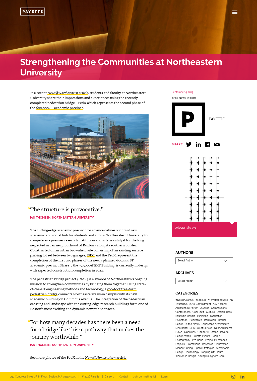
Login (164, 376)
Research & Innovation (215, 344)
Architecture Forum (186, 308)
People (216, 336)
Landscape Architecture (215, 324)
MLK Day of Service (200, 328)
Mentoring (181, 328)
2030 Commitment (200, 304)
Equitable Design (185, 316)
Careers (109, 376)
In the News (179, 98)
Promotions (193, 344)
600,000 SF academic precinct (59, 107)
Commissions (219, 308)
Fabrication (216, 316)
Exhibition (202, 316)
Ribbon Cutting (184, 348)
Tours (220, 352)
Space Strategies (204, 348)
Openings (190, 332)
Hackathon (181, 320)
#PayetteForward (218, 300)
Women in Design (185, 356)
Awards (204, 308)
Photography (182, 340)
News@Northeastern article (67, 92)
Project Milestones (216, 340)
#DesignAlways (184, 300)
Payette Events (201, 336)
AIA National (220, 304)
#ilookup (201, 300)
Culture (210, 312)
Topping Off (208, 352)
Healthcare (195, 320)
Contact (123, 376)
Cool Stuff (198, 312)
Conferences (182, 312)
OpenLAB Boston (208, 332)
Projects (191, 98)
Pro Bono (197, 340)
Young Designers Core (211, 356)
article (105, 357)
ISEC (91, 255)
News (178, 332)
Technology (192, 352)
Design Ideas (224, 312)
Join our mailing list (144, 376)
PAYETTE (217, 119)
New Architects (223, 328)
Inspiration (210, 320)
